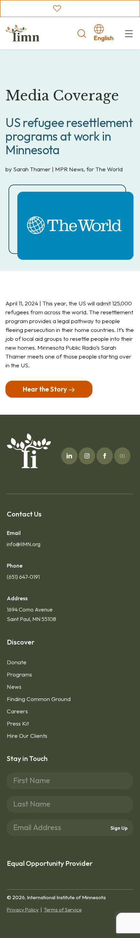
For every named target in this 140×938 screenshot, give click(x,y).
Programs (19, 674)
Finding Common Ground (39, 698)
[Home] (22, 33)
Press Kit (18, 723)
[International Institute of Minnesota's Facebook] (105, 455)
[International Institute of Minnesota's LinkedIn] (69, 455)
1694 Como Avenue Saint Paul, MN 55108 (31, 614)
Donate (17, 662)
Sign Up (119, 828)
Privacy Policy (23, 909)
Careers (17, 711)
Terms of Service (63, 909)
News (14, 686)
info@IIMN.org (23, 544)
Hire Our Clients (27, 735)
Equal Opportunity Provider (49, 863)
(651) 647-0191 (23, 576)
